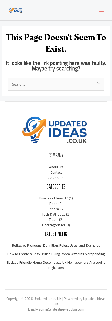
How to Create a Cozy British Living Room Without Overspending (56, 253)
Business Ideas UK (53, 198)
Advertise (56, 177)
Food (53, 203)
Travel (53, 219)
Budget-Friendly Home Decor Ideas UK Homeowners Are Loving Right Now (56, 265)
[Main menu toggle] (101, 10)
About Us (56, 167)
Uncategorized (53, 225)
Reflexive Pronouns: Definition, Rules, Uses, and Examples (56, 245)
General (53, 208)
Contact (56, 172)
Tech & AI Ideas (53, 214)
